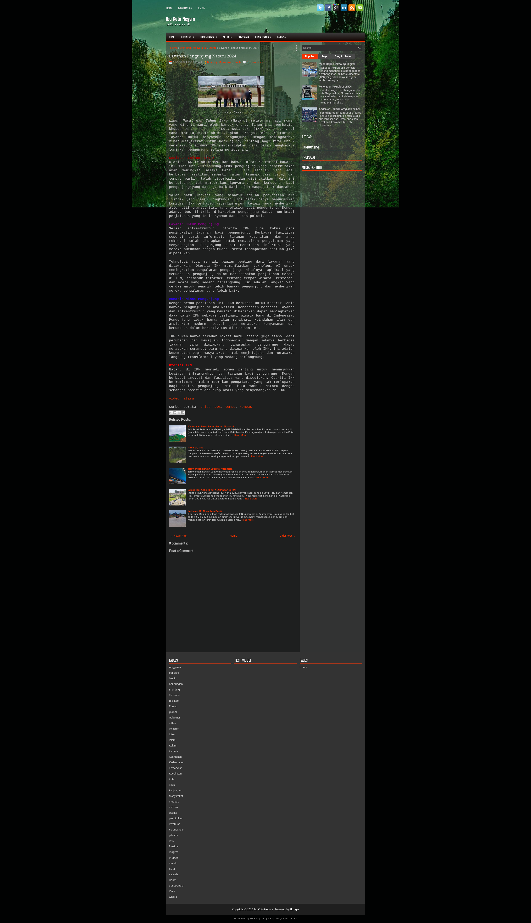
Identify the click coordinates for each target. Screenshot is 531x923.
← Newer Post (178, 535)
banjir (172, 678)
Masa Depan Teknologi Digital (337, 64)
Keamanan (175, 756)
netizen (173, 807)
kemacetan (175, 768)
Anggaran (175, 667)
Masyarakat (200, 47)
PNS (171, 840)
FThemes (291, 918)
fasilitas (174, 700)
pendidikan (176, 818)
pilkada (173, 835)
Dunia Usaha (263, 37)
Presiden (174, 846)
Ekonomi (174, 695)
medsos (174, 801)
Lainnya (281, 37)
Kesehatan (175, 773)
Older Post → (287, 535)
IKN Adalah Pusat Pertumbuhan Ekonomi (211, 426)
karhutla (174, 751)
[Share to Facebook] (183, 412)
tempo (230, 407)
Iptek (172, 734)
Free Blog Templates (261, 918)
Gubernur (174, 717)
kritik (172, 784)
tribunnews (210, 407)
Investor (174, 728)
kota (171, 779)
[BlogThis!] (175, 412)
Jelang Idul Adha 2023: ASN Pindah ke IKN (212, 489)
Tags (324, 56)
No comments (255, 62)
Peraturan (174, 824)
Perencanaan (176, 829)
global (173, 712)
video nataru (181, 399)
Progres (173, 852)
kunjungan (175, 790)
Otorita (212, 47)
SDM (172, 868)
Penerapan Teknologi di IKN (335, 86)
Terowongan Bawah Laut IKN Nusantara (210, 468)
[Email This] (171, 412)
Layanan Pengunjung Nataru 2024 (202, 56)
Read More (240, 435)
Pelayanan (243, 37)
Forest (173, 706)
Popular (309, 56)
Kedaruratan (176, 762)
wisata (173, 896)
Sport (172, 880)
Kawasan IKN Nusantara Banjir (205, 511)
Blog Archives (343, 56)
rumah (173, 863)
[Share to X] (179, 412)
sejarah (173, 874)
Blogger (294, 909)
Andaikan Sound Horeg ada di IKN (339, 109)
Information (185, 8)
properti (174, 857)
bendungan (176, 684)
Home (169, 8)
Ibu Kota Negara (180, 18)
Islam (172, 740)
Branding (185, 47)
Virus (172, 891)
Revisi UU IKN (195, 447)
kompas (246, 407)
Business (187, 37)
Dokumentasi (208, 37)
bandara (174, 672)
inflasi (172, 723)
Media (227, 37)
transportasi (176, 885)
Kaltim (201, 8)
